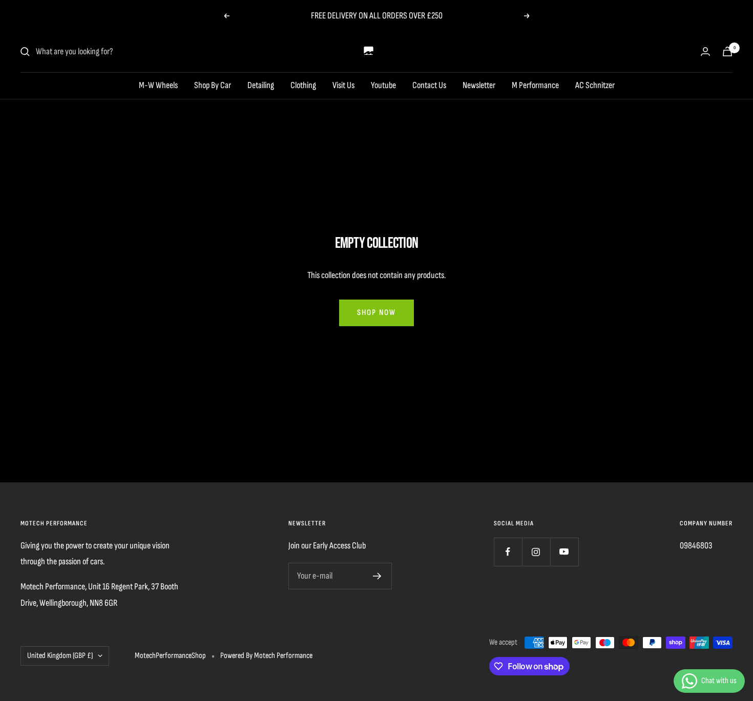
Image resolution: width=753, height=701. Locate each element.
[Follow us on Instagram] (536, 552)
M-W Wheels (158, 85)
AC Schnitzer (595, 85)
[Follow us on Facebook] (508, 552)
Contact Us (429, 85)
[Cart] (727, 51)
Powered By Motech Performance (266, 656)
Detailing (260, 85)
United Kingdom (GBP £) (60, 656)
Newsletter (479, 85)
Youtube (383, 85)
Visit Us (343, 85)
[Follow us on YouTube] (564, 552)
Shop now (376, 312)
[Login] (705, 51)
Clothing (303, 85)
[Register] (377, 576)
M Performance (535, 85)
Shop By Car (212, 85)
